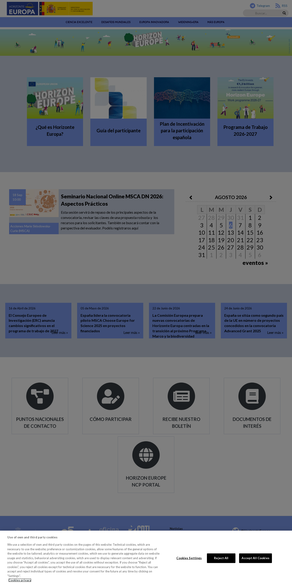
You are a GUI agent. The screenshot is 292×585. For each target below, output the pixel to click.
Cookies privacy (19, 580)
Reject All (221, 558)
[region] (146, 558)
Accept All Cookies (255, 558)
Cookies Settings (189, 558)
